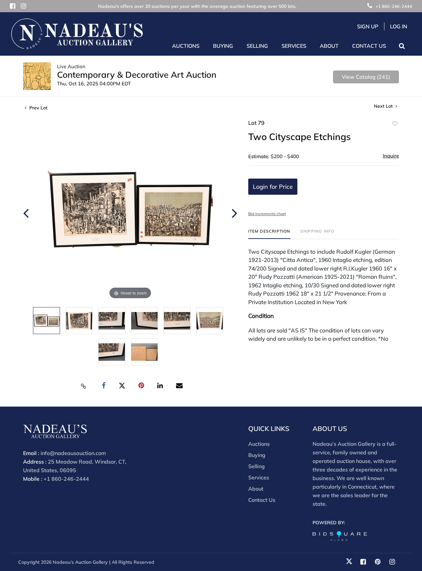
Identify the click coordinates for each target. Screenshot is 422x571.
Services (258, 477)
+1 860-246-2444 (394, 6)
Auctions (259, 444)
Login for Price (273, 186)
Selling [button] (257, 46)
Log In (398, 26)
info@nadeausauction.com (73, 453)
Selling (256, 466)
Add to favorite (395, 124)
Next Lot (384, 106)
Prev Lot (37, 108)
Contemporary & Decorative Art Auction (136, 74)
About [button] (329, 46)
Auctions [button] (185, 46)
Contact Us (369, 46)
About (255, 488)
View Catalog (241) (366, 76)
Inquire (391, 156)
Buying (256, 455)
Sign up (367, 26)
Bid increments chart (267, 213)
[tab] (269, 234)
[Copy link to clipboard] (84, 386)
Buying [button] (223, 46)
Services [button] (294, 46)
